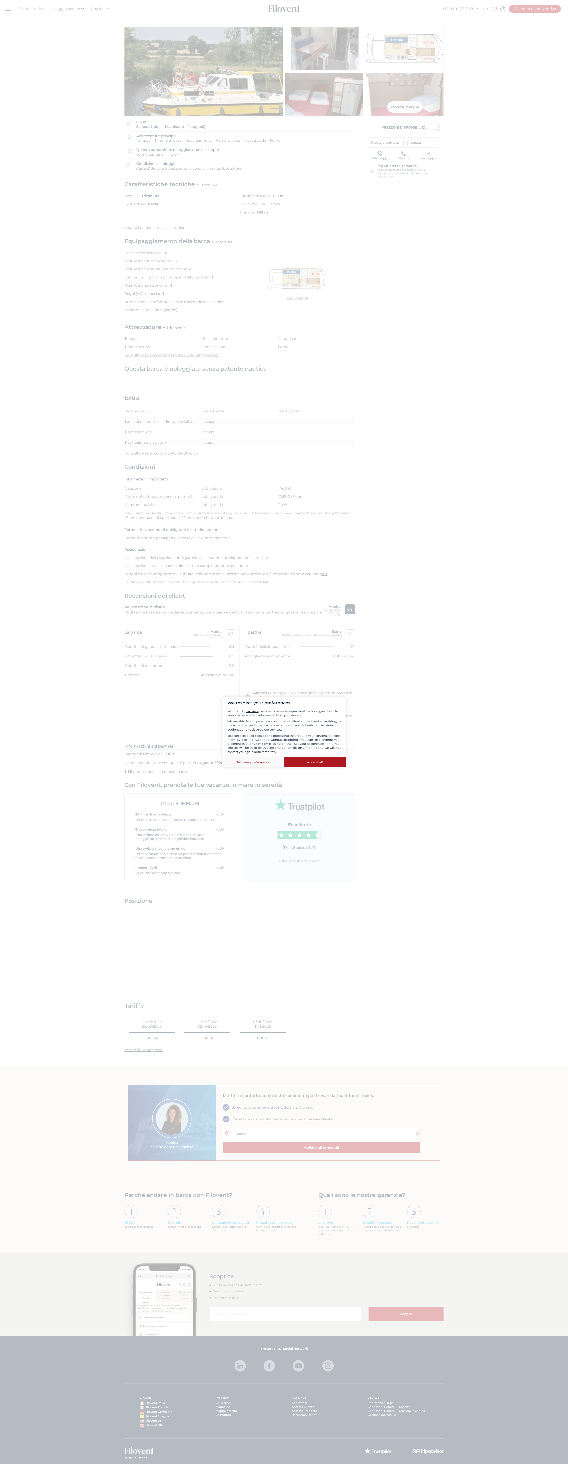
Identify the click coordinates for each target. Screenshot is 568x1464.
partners (251, 711)
